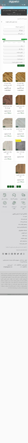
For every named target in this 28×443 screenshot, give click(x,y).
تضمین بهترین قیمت (23, 243)
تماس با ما (25, 216)
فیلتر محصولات (21, 65)
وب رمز (9, 294)
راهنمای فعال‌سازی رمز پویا (22, 227)
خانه (20, 14)
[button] (5, 5)
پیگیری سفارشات (24, 238)
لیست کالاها (24, 235)
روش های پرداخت (23, 222)
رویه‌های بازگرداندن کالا (23, 224)
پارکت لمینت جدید (14, 14)
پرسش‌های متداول (23, 241)
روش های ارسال (24, 219)
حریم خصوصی (24, 233)
